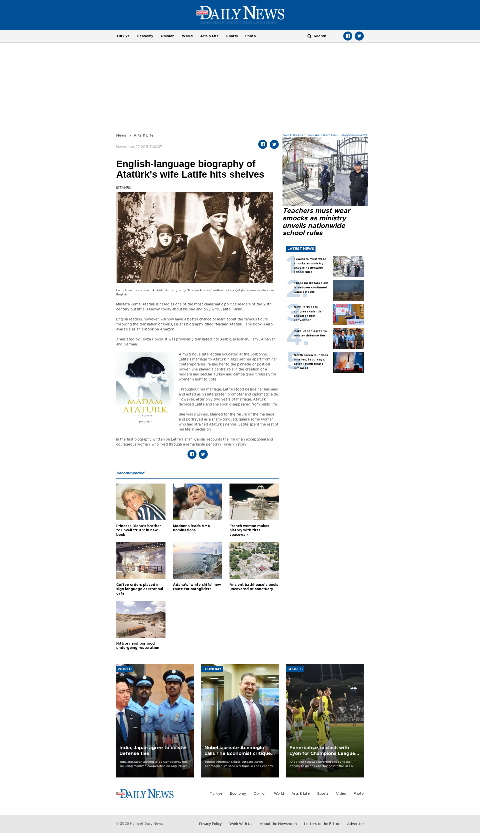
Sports (232, 36)
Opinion (167, 36)
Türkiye (123, 36)
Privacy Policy (210, 824)
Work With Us (240, 824)
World (187, 36)
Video (341, 793)
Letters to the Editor (322, 824)
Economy (145, 36)
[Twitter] (359, 36)
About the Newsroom (278, 824)
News (121, 135)
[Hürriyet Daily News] (240, 14)
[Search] (310, 36)
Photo (250, 36)
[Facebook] (347, 36)
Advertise (355, 824)
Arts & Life (209, 36)
